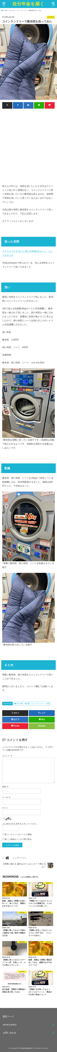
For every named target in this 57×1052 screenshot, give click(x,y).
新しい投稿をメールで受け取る (18, 839)
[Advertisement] (28, 147)
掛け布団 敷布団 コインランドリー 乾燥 (33, 704)
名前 (5, 787)
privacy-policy (9, 1024)
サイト (5, 808)
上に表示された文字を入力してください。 (20, 824)
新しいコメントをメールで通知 (18, 834)
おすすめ (8, 704)
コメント (7, 756)
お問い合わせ (9, 1032)
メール (6, 797)
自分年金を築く (28, 3)
